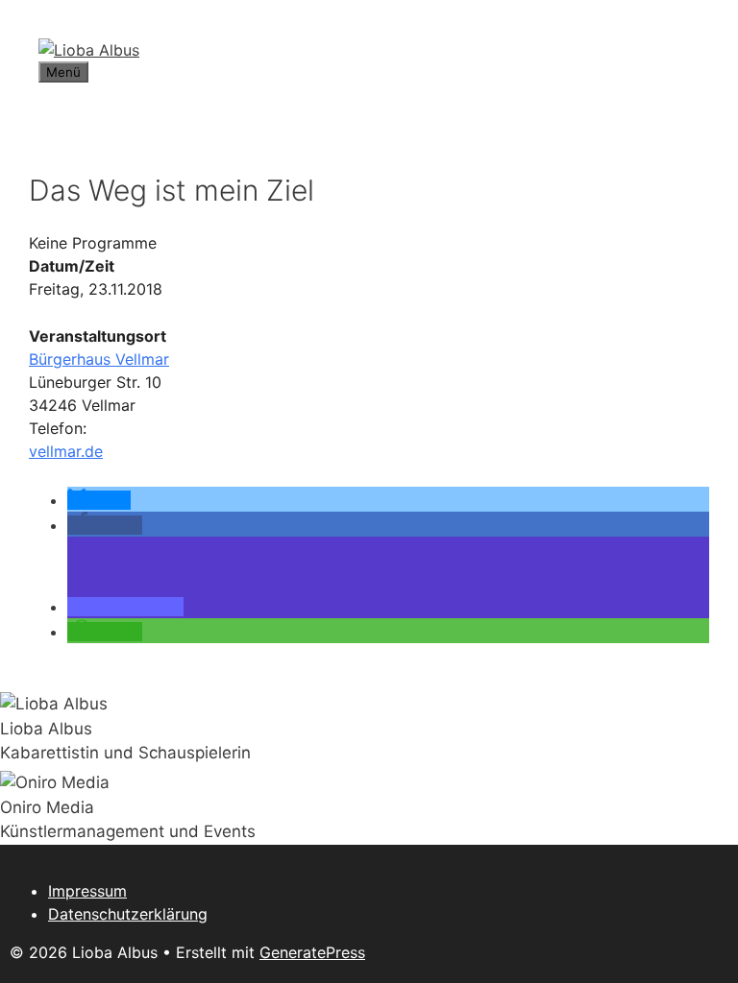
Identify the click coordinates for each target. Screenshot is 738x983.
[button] (99, 500)
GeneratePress (312, 952)
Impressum (87, 890)
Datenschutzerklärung (128, 913)
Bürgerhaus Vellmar (99, 359)
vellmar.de (66, 451)
